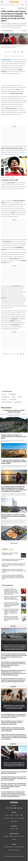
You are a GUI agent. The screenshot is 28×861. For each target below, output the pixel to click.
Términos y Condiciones (9, 846)
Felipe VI (16, 4)
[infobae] (14, 2)
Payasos (13, 396)
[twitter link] (10, 808)
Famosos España (12, 394)
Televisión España (5, 396)
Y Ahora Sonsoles (12, 399)
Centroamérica (21, 818)
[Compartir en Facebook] (9, 51)
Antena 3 (20, 396)
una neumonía (13, 202)
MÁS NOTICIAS (14, 543)
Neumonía (4, 394)
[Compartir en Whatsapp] (6, 51)
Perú (16, 818)
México (12, 818)
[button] (2, 1)
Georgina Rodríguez (9, 4)
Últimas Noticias (14, 821)
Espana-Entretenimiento (7, 402)
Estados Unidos (7, 818)
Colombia (17, 815)
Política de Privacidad (19, 846)
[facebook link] (7, 808)
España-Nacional (17, 402)
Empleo (16, 828)
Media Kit (14, 839)
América (7, 815)
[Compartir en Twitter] (12, 51)
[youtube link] (15, 808)
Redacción (12, 828)
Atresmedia (4, 399)
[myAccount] (26, 2)
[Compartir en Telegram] (18, 51)
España (2, 8)
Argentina (12, 815)
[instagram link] (13, 808)
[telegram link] (18, 808)
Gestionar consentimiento (14, 850)
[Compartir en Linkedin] (15, 51)
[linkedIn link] (21, 808)
